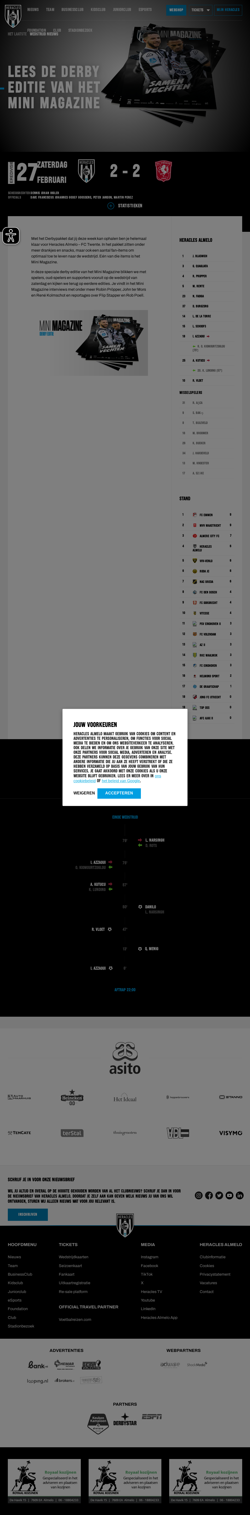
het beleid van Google (121, 781)
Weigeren (84, 793)
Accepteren (119, 793)
